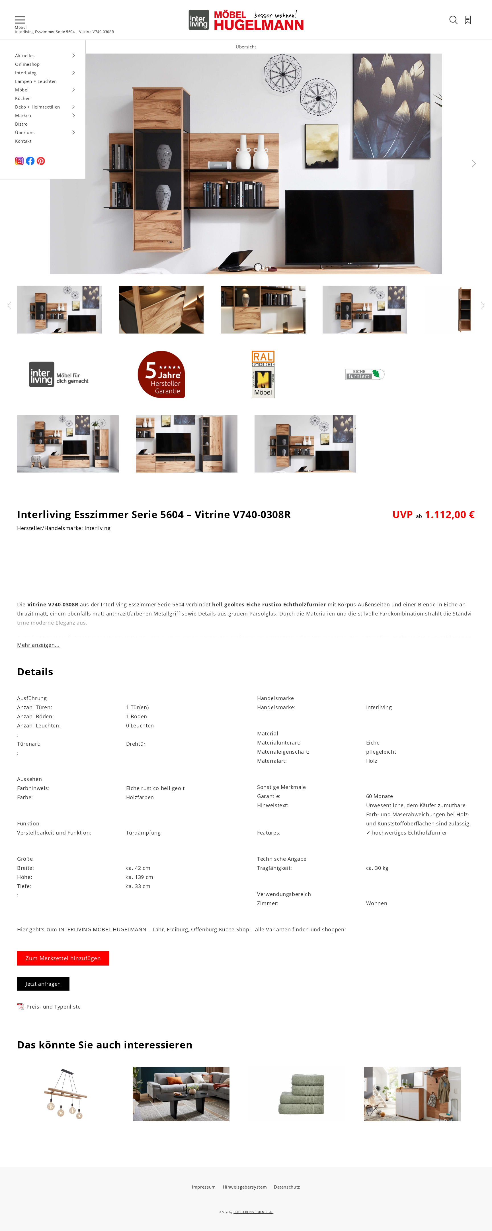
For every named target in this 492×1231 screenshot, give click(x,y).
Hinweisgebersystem (245, 1187)
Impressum (204, 1187)
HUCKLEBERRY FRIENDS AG (253, 1212)
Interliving (26, 72)
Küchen (23, 98)
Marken (23, 115)
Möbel (20, 27)
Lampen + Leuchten (36, 81)
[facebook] (30, 163)
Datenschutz (287, 1187)
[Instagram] (19, 163)
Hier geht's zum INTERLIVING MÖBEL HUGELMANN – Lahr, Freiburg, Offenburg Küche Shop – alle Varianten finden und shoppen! (181, 929)
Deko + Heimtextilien (37, 107)
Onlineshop (27, 64)
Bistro (21, 124)
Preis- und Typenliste (53, 1006)
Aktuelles (25, 55)
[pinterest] (40, 163)
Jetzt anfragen (43, 983)
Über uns (24, 132)
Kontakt (23, 141)
